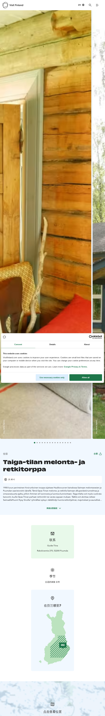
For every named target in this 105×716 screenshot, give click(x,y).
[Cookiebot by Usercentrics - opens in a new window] (91, 337)
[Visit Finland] (13, 5)
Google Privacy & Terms (75, 367)
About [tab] (87, 344)
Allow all (86, 377)
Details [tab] (52, 344)
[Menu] (97, 5)
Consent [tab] (18, 344)
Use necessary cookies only (52, 377)
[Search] (90, 5)
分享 (96, 454)
